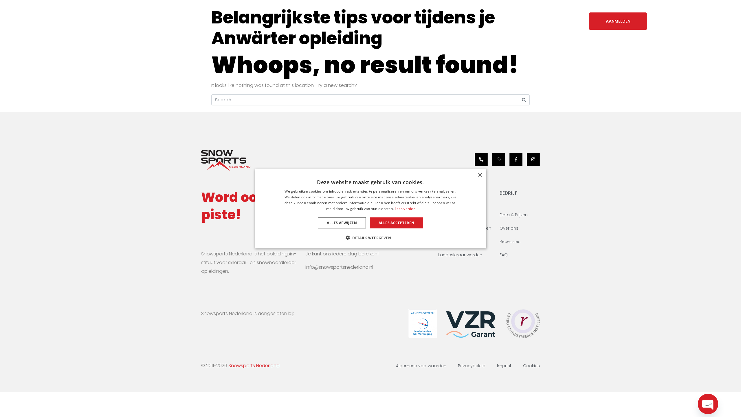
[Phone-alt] (481, 159)
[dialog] (370, 208)
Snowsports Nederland (254, 365)
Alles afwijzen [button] (342, 222)
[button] (370, 237)
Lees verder (405, 208)
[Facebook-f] (515, 159)
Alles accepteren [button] (396, 222)
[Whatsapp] (498, 159)
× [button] (480, 175)
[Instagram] (533, 159)
